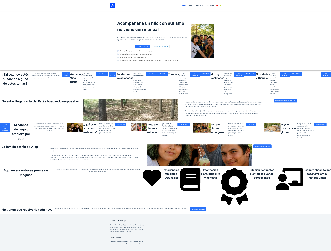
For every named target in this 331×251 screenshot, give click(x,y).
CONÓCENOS (209, 5)
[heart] (152, 186)
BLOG (190, 5)
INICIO (184, 5)
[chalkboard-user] (289, 190)
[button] (142, 46)
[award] (234, 204)
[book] (190, 190)
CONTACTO (199, 5)
